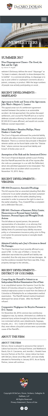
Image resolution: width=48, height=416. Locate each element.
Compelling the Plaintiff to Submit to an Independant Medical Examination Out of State (23, 280)
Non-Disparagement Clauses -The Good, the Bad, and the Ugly (22, 63)
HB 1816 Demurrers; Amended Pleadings (20, 188)
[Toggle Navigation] (43, 20)
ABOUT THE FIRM (11, 343)
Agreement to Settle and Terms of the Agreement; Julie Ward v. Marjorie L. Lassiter (24, 103)
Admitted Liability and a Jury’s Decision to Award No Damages (24, 244)
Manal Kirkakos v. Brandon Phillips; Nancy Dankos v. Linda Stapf (21, 131)
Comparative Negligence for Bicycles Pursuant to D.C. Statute (24, 308)
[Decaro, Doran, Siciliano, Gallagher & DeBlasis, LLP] (24, 8)
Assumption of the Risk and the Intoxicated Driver (24, 154)
